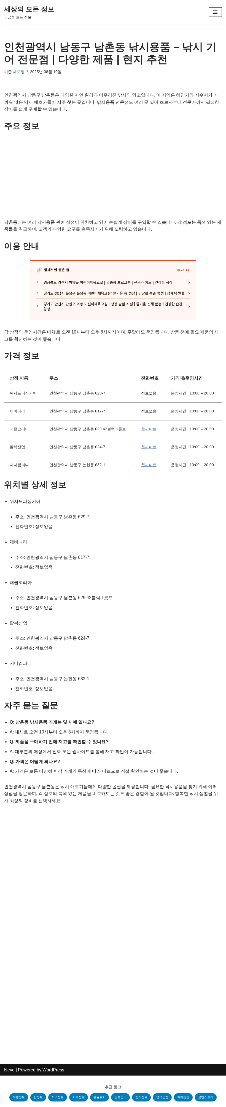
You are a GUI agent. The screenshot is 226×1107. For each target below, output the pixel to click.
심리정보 (141, 1097)
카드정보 (78, 1097)
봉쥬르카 (99, 1097)
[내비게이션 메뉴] (215, 12)
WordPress (53, 1070)
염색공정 (162, 1097)
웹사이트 (149, 429)
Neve (9, 1070)
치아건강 (183, 1097)
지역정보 (58, 1097)
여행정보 (19, 1097)
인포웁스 (120, 1097)
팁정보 (38, 1097)
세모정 (19, 72)
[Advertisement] (113, 178)
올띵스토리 (205, 1097)
